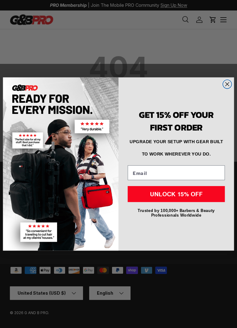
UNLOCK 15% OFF (176, 194)
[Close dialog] (227, 84)
